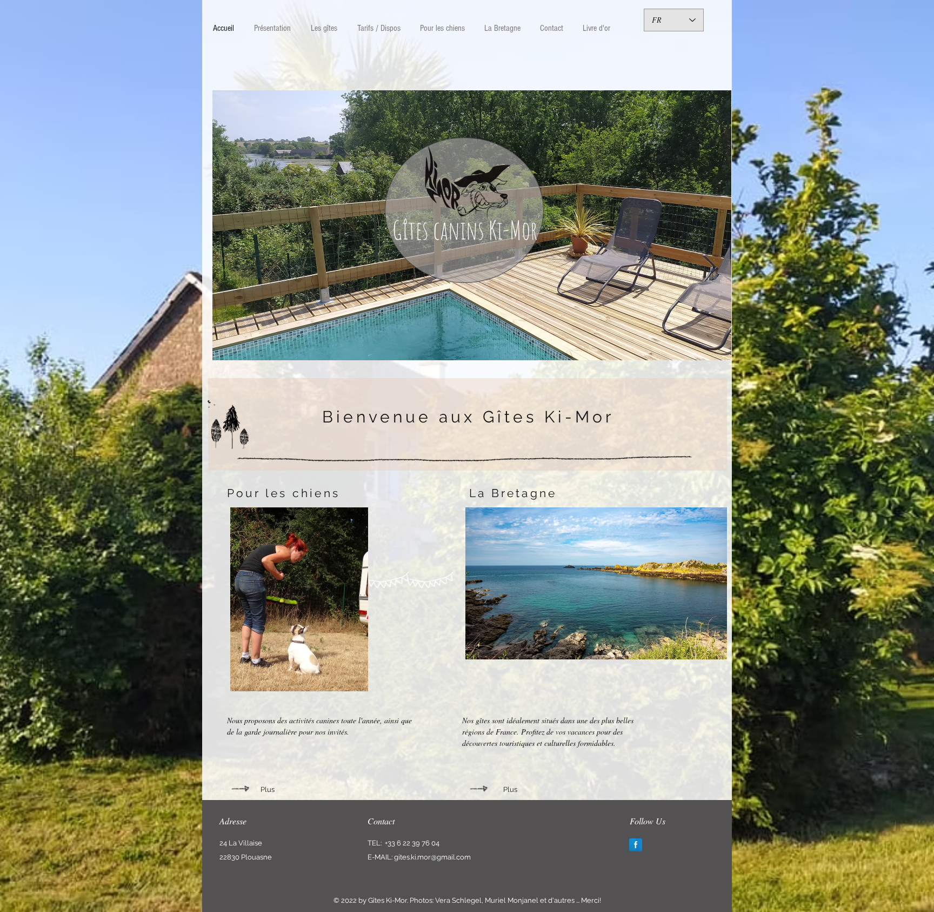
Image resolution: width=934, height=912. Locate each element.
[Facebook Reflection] (635, 844)
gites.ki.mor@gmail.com (432, 857)
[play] (715, 344)
